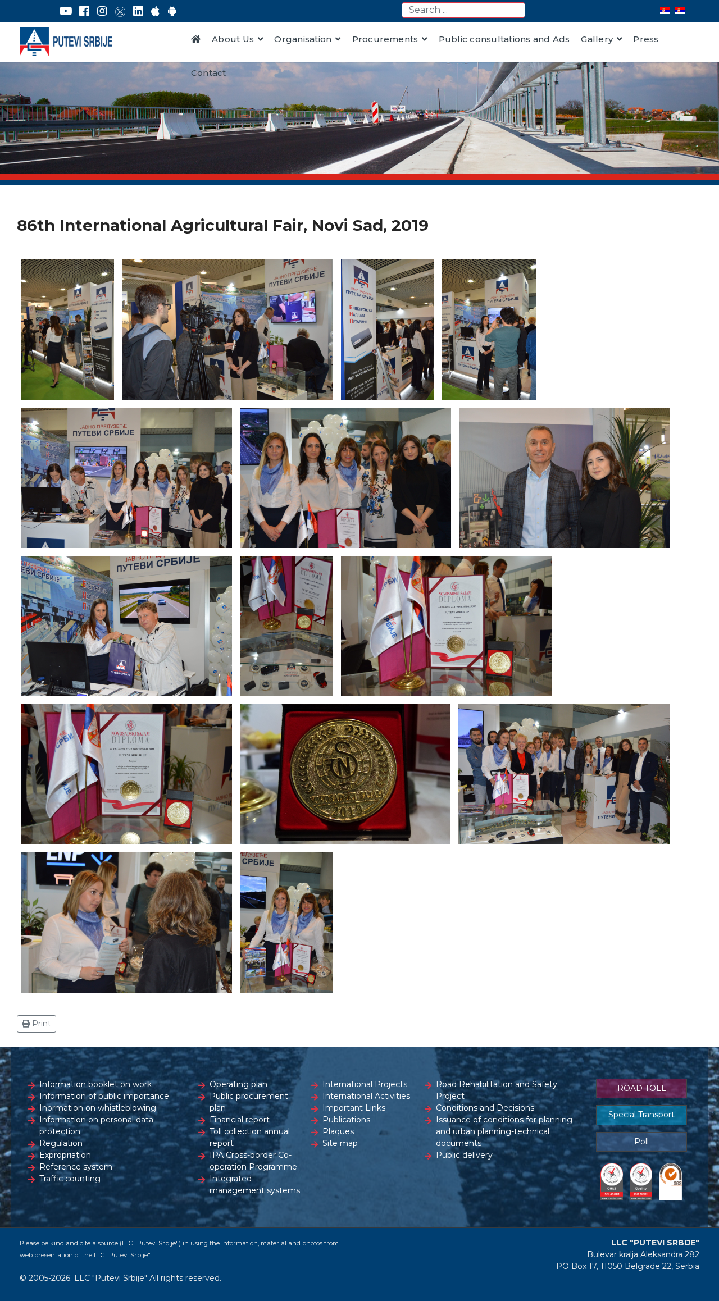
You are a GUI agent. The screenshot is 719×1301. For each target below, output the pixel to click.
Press (645, 39)
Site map (340, 1143)
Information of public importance (104, 1096)
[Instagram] (102, 11)
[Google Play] (172, 11)
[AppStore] (155, 11)
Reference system (75, 1167)
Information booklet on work (95, 1084)
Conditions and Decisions (485, 1108)
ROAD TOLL (641, 1088)
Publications (346, 1120)
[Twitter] (120, 11)
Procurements (385, 39)
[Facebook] (84, 11)
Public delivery (464, 1155)
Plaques (338, 1131)
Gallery (597, 39)
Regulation (61, 1143)
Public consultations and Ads (504, 39)
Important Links (353, 1108)
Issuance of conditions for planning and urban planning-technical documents (504, 1131)
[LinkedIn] (138, 11)
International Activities (366, 1096)
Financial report (240, 1120)
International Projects (364, 1084)
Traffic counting (70, 1179)
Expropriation (65, 1155)
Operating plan (238, 1084)
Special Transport (641, 1115)
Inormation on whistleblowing (97, 1108)
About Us (233, 39)
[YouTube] (66, 11)
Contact (208, 72)
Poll (641, 1141)
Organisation (302, 39)
